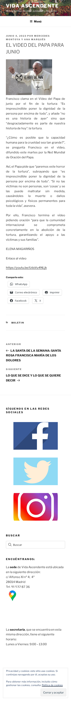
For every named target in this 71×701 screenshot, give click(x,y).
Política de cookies (52, 685)
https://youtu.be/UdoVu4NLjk (26, 267)
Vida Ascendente (32, 6)
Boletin (17, 322)
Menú (37, 21)
